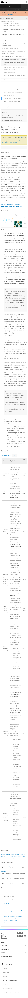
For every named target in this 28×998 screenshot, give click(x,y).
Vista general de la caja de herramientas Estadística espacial (13, 30)
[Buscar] (22, 2)
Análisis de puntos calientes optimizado (13, 89)
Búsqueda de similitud (9, 95)
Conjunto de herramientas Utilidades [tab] (12, 120)
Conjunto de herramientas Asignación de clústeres (14, 27)
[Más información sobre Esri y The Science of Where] (4, 936)
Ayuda (14, 9)
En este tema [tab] (5, 147)
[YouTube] (25, 936)
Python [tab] (14, 455)
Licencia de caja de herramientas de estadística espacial (12, 35)
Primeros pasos (9, 9)
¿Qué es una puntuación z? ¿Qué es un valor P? (13, 56)
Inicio (3, 9)
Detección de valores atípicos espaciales (13, 98)
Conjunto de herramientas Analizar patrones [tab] (14, 59)
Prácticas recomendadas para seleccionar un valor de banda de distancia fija (13, 52)
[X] (21, 933)
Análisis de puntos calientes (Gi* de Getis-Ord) (14, 83)
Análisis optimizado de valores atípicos (13, 92)
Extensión (16, 858)
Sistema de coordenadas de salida (10, 854)
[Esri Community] (18, 936)
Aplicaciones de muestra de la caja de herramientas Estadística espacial (14, 44)
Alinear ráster (9, 858)
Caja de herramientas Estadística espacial (12, 25)
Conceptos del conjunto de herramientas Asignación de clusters (14, 107)
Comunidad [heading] (4, 945)
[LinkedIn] (25, 933)
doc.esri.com (10, 14)
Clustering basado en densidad (11, 80)
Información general (7, 6)
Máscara (3, 858)
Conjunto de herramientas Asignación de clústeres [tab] (13, 63)
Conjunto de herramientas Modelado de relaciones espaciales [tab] (12, 116)
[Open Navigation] (26, 2)
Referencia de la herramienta (21, 9)
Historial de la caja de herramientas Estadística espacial (12, 39)
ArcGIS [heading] (3, 942)
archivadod (22, 137)
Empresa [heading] (3, 952)
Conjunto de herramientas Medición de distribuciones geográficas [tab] (12, 111)
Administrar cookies (7, 988)
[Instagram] (21, 936)
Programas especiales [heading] (6, 956)
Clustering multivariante (9, 86)
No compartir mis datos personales (11, 992)
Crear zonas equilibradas (9, 72)
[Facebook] (18, 933)
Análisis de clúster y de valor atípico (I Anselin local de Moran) (14, 76)
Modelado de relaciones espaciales (10, 48)
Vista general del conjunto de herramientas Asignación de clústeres (13, 68)
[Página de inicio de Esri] (4, 2)
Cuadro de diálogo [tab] (6, 455)
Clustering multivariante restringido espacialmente (12, 102)
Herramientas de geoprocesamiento (11, 23)
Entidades (17, 6)
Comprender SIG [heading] (5, 949)
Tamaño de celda (20, 856)
